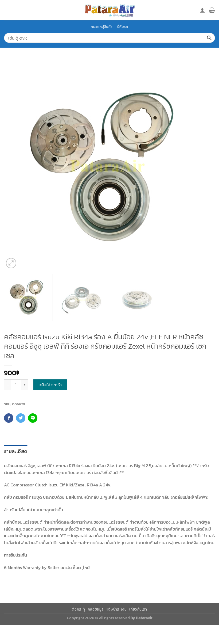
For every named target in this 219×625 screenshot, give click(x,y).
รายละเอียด (15, 451)
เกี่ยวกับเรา (138, 609)
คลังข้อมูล (96, 609)
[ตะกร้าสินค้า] (212, 10)
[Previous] (15, 164)
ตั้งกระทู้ (78, 609)
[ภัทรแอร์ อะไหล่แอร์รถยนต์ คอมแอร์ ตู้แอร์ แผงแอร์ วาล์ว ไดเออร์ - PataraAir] (109, 10)
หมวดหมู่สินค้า (101, 26)
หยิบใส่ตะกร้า (50, 385)
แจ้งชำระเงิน (117, 609)
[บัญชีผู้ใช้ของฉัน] (202, 10)
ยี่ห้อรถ (122, 26)
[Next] (204, 164)
